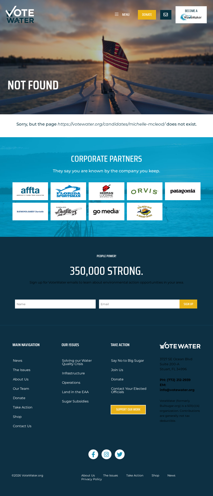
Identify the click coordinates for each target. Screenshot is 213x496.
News (17, 361)
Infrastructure (73, 373)
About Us (20, 379)
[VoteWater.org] (20, 14)
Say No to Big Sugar (127, 361)
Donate (147, 14)
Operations (71, 383)
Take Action (22, 407)
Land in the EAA (75, 392)
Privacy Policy (91, 479)
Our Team (21, 389)
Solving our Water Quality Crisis (77, 362)
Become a (191, 11)
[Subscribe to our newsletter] (165, 15)
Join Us (117, 370)
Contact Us (22, 426)
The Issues (21, 370)
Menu (125, 14)
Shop (17, 417)
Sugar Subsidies (75, 401)
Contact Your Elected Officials (128, 390)
